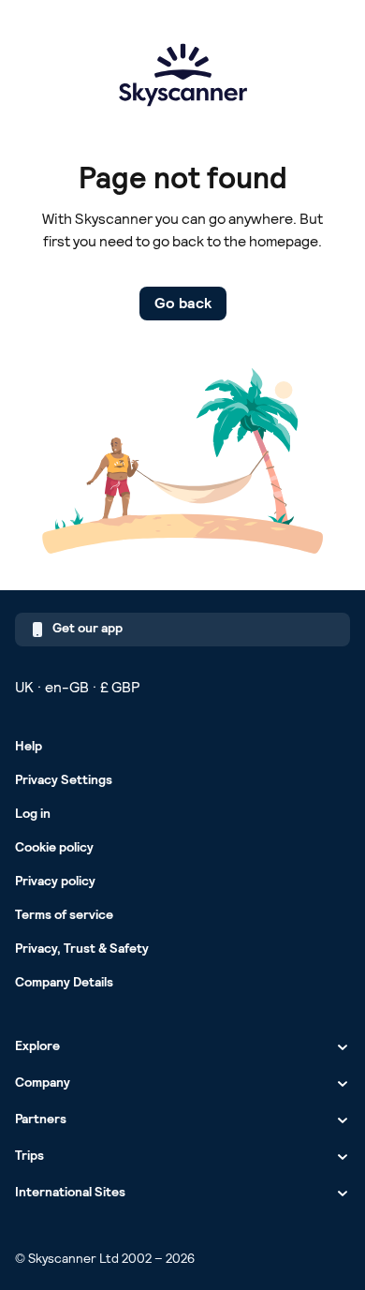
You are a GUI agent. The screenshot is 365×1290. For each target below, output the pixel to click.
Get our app (87, 627)
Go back (183, 303)
